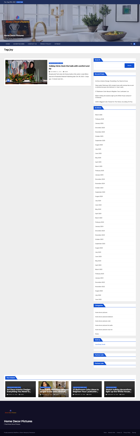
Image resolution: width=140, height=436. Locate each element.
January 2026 (99, 123)
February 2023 (99, 273)
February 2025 (99, 170)
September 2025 (100, 140)
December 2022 (100, 282)
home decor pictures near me (103, 329)
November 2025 (100, 132)
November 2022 (100, 286)
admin (66, 71)
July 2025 (98, 149)
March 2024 (98, 218)
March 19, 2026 (13, 394)
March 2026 (98, 114)
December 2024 (100, 179)
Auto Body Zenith (100, 344)
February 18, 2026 (113, 394)
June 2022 (98, 299)
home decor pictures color (55, 63)
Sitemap (57, 44)
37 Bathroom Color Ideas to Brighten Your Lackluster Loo (112, 91)
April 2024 (98, 213)
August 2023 (99, 248)
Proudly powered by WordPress (11, 432)
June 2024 (98, 205)
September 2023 (100, 243)
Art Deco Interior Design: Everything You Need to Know (111, 81)
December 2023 (100, 230)
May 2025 (98, 157)
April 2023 (98, 265)
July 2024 (98, 200)
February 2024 (99, 222)
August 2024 (99, 196)
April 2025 (98, 162)
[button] (131, 44)
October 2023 (99, 239)
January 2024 (99, 226)
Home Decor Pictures (14, 35)
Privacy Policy (45, 44)
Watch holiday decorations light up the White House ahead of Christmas (118, 391)
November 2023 (100, 235)
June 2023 (98, 256)
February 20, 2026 (47, 394)
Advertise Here (18, 44)
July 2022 (98, 295)
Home (8, 44)
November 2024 (100, 183)
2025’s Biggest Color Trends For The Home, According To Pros (113, 102)
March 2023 (98, 269)
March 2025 (98, 166)
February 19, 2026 (80, 394)
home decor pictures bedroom (104, 316)
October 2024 (99, 188)
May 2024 (98, 209)
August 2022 (99, 291)
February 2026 (99, 119)
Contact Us (32, 44)
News (97, 334)
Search (97, 60)
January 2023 (99, 278)
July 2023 (98, 252)
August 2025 (99, 145)
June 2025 (98, 153)
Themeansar (32, 432)
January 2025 (99, 175)
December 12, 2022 (56, 71)
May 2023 (98, 261)
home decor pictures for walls (104, 325)
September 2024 (100, 192)
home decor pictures (101, 312)
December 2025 (100, 127)
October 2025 (99, 136)
